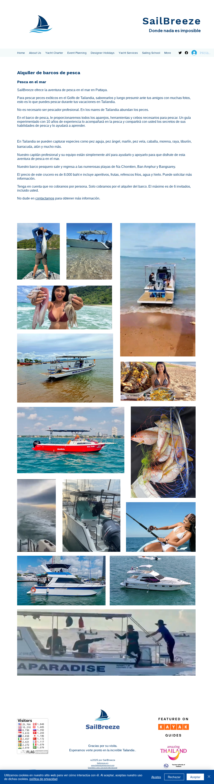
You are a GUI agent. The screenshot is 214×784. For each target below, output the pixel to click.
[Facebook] (186, 53)
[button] (35, 52)
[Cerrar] (208, 777)
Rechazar (174, 777)
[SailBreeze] (180, 53)
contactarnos (44, 198)
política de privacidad (43, 779)
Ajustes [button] (156, 777)
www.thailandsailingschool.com (102, 765)
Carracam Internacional (109, 768)
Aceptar (195, 777)
